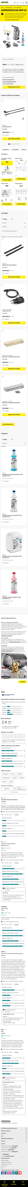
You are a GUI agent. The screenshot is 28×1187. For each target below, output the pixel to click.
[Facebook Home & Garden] (2, 1172)
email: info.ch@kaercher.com (9, 81)
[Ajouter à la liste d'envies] (4, 27)
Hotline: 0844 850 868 (8, 84)
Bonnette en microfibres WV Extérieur (11, 402)
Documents (6, 149)
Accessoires (15, 149)
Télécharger (7, 180)
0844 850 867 (15, 1151)
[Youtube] (20, 1172)
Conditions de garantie (6, 1164)
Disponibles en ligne (11, 231)
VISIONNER (22, 681)
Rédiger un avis (19, 64)
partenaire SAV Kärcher (14, 642)
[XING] (16, 1172)
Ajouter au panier (15, 138)
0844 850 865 (6, 1154)
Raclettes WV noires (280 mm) (9, 265)
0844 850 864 (11, 1149)
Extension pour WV (6, 126)
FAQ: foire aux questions (8, 79)
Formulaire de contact (14, 87)
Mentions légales (5, 1160)
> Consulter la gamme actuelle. (12, 19)
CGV (2, 1168)
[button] (5, 33)
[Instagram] (9, 1172)
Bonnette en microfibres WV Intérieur (11, 356)
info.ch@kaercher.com (9, 1156)
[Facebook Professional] (6, 1172)
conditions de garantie (6, 636)
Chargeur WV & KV (6, 311)
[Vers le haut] (24, 1177)
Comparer (6, 135)
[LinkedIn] (13, 1172)
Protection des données (6, 1162)
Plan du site (3, 1166)
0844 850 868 (13, 1147)
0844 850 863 (15, 1145)
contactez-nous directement (8, 650)
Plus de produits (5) (8, 424)
